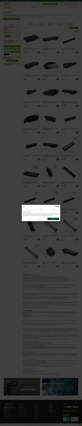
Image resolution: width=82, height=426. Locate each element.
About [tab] (54, 209)
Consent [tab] (28, 209)
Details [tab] (41, 209)
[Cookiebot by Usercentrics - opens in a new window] (55, 206)
